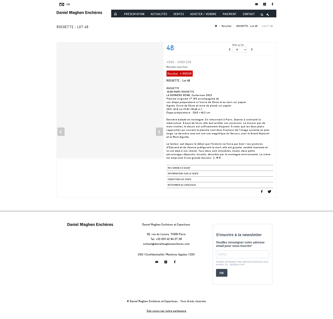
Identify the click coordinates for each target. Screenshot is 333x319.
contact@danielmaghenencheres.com (166, 243)
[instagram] (264, 4)
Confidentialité (154, 254)
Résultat (226, 26)
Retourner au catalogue (182, 185)
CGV (192, 254)
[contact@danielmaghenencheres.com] (257, 4)
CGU (140, 254)
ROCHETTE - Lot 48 (247, 26)
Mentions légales (176, 254)
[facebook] (272, 4)
